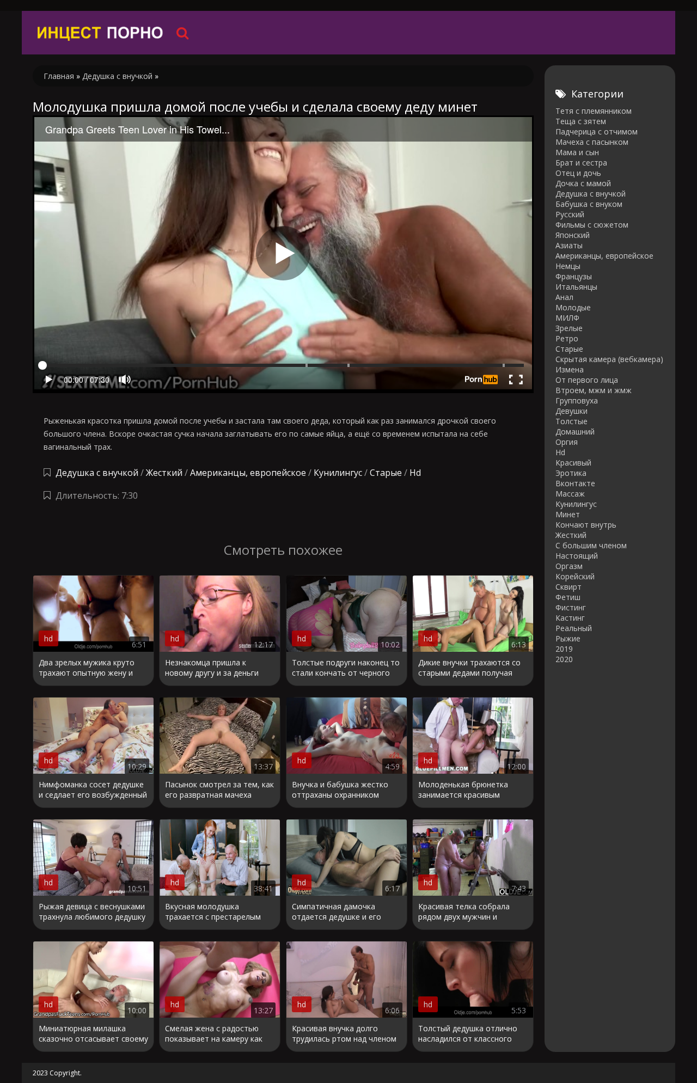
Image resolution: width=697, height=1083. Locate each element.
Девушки (571, 411)
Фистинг (570, 607)
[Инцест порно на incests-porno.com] (101, 32)
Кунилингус (338, 473)
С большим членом (591, 545)
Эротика (570, 473)
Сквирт (568, 587)
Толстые (571, 421)
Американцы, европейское (248, 473)
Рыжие (567, 638)
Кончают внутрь (585, 524)
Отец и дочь (578, 173)
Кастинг (570, 618)
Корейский (575, 576)
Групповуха (576, 400)
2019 (564, 649)
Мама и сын (577, 152)
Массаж (570, 493)
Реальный (573, 628)
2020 (564, 659)
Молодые (573, 307)
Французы (573, 276)
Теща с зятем (580, 121)
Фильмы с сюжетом (591, 224)
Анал (564, 297)
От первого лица (586, 380)
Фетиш (567, 597)
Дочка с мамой (583, 183)
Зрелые (569, 328)
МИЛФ (567, 318)
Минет (567, 514)
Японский (572, 235)
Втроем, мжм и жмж (593, 390)
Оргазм (569, 566)
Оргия (566, 442)
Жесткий (164, 473)
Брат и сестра (581, 162)
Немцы (567, 266)
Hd (415, 473)
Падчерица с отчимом (596, 131)
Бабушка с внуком (588, 204)
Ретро (566, 338)
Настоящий (576, 555)
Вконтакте (575, 483)
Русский (569, 214)
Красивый (573, 462)
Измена (569, 369)
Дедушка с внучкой (97, 473)
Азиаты (569, 245)
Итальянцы (576, 287)
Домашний (575, 431)
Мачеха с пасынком (591, 142)
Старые (386, 473)
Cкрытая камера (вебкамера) (609, 359)
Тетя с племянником (593, 111)
